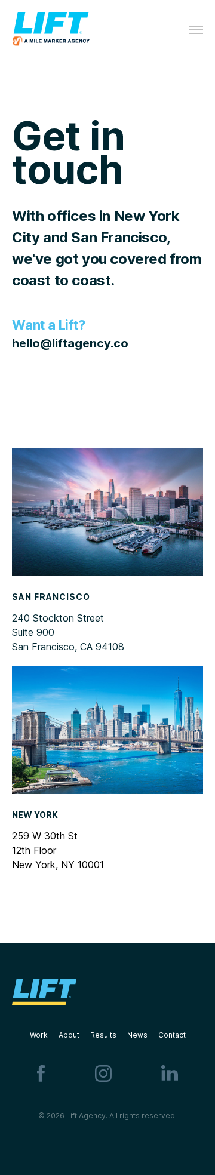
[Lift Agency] (51, 30)
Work (44, 1035)
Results (103, 1035)
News (142, 1035)
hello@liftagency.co (70, 343)
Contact (172, 1035)
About (74, 1035)
